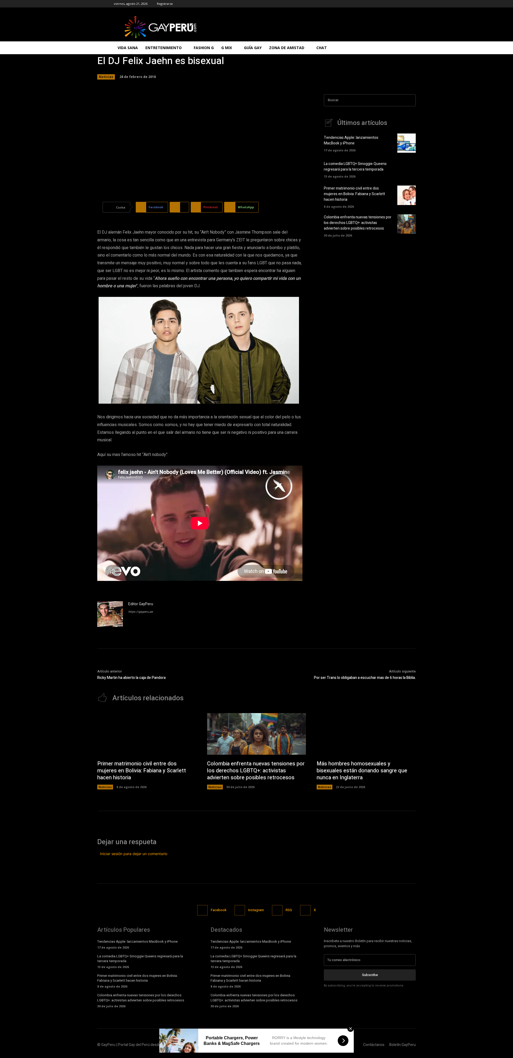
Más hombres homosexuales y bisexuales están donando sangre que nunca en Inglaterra (362, 770)
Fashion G (204, 47)
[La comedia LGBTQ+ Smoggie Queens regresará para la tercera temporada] (406, 169)
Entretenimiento (163, 47)
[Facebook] (202, 910)
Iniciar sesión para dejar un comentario (133, 853)
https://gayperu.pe (140, 611)
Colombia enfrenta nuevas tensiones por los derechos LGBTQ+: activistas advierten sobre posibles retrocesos (357, 222)
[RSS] (277, 910)
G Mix (226, 47)
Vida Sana (128, 47)
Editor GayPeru (140, 604)
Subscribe (370, 974)
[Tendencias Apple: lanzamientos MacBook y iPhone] (406, 143)
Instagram (256, 910)
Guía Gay (253, 47)
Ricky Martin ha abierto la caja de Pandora (131, 678)
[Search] (410, 100)
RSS (289, 910)
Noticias (106, 76)
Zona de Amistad (286, 47)
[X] (305, 910)
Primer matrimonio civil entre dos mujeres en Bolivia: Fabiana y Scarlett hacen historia (354, 194)
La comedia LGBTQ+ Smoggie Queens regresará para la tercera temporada (355, 166)
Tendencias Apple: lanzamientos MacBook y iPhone (351, 140)
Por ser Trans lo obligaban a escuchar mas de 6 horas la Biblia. (365, 678)
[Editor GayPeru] (110, 614)
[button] (392, 48)
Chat (321, 47)
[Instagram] (240, 910)
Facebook (219, 910)
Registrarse (165, 4)
